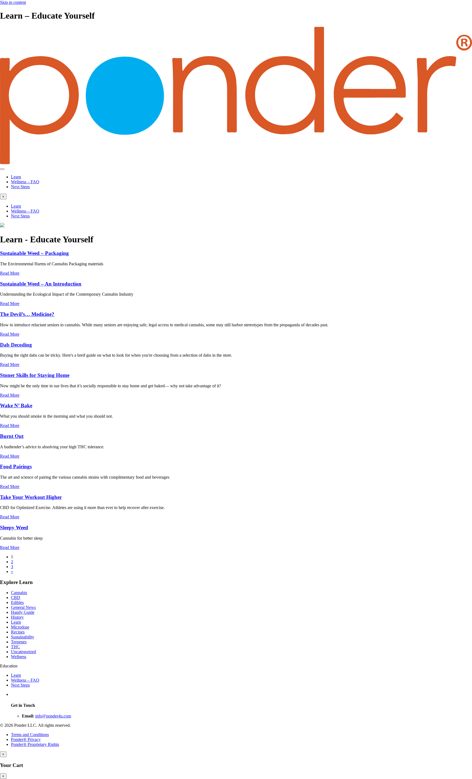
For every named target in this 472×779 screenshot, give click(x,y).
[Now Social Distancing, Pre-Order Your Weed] (2, 225)
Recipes (18, 632)
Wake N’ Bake (16, 405)
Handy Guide (22, 612)
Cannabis (19, 592)
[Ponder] (236, 162)
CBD (15, 597)
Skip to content (13, 2)
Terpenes (18, 642)
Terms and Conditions (30, 734)
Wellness (18, 656)
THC (15, 646)
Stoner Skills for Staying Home (34, 375)
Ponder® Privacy (26, 739)
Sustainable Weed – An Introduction (40, 284)
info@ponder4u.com (53, 716)
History (17, 617)
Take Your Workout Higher (31, 497)
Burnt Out (11, 436)
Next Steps (20, 186)
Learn (16, 177)
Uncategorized (23, 651)
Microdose (20, 627)
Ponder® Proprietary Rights (35, 744)
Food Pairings (16, 466)
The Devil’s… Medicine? (27, 314)
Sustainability (22, 637)
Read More (9, 273)
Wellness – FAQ (25, 181)
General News (23, 607)
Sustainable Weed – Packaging (34, 253)
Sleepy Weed (14, 527)
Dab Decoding (16, 345)
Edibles (17, 602)
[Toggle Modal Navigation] (2, 169)
